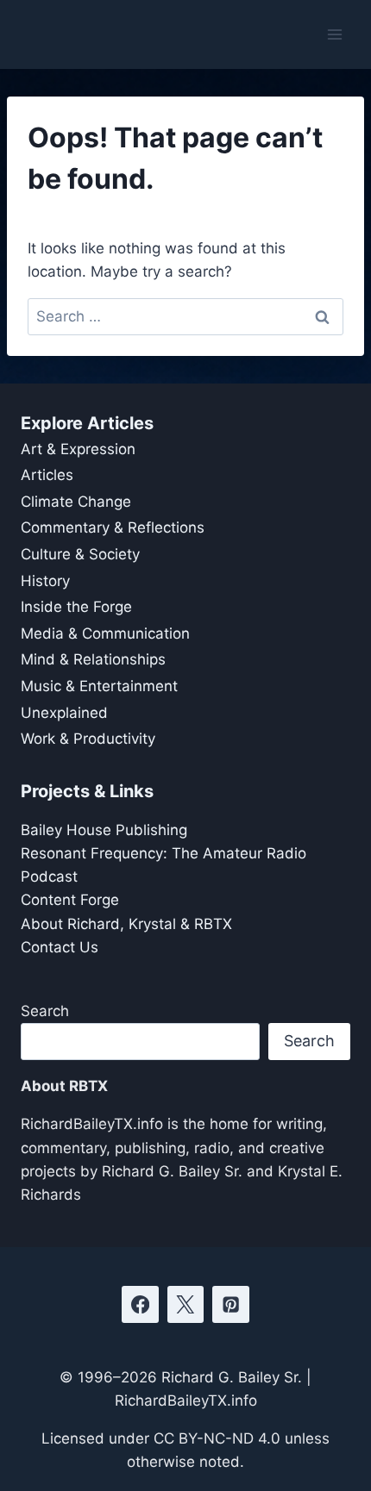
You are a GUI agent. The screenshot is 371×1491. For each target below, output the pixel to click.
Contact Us (59, 947)
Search (45, 1011)
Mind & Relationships (93, 659)
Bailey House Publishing (104, 830)
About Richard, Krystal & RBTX (126, 924)
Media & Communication (105, 633)
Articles (47, 474)
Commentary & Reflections (112, 527)
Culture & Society (80, 554)
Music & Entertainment (99, 686)
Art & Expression (78, 449)
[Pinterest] (230, 1304)
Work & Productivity (88, 738)
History (45, 581)
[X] (185, 1304)
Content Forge (70, 899)
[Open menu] (334, 34)
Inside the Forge (76, 606)
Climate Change (76, 501)
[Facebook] (140, 1304)
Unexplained (64, 712)
